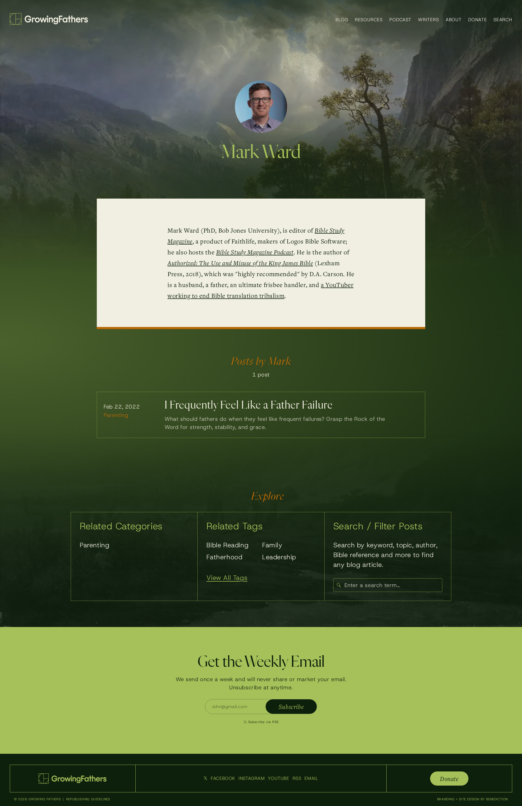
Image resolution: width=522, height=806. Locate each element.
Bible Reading (227, 545)
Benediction (497, 799)
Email (311, 778)
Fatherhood (224, 557)
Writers (428, 20)
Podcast (400, 20)
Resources (369, 20)
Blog (341, 20)
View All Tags (226, 577)
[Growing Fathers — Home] (49, 19)
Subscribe (291, 706)
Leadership (279, 557)
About (454, 20)
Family (272, 545)
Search (502, 20)
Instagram (251, 778)
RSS (297, 778)
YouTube (278, 778)
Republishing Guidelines (88, 799)
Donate (477, 20)
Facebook (223, 778)
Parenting (94, 545)
